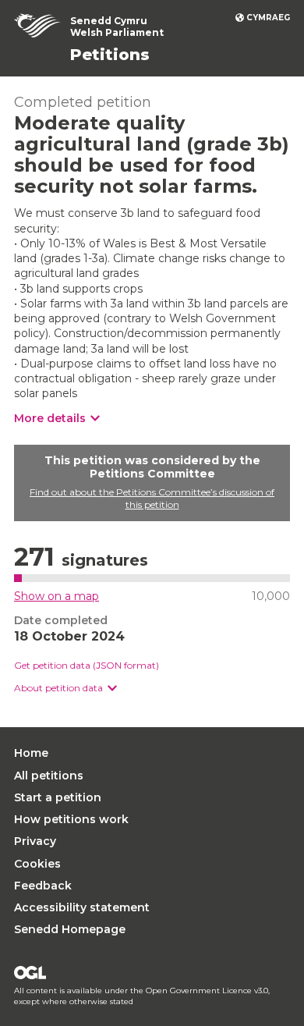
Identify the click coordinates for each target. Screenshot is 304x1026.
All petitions (48, 776)
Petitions (110, 54)
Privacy (35, 841)
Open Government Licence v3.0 (207, 990)
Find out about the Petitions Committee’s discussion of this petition (152, 498)
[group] (152, 688)
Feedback (43, 886)
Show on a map (56, 596)
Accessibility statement (82, 907)
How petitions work (71, 819)
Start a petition (57, 797)
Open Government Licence (30, 972)
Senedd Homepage (69, 929)
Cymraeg (268, 17)
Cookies (37, 864)
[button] (65, 688)
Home (31, 753)
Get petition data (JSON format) (86, 665)
